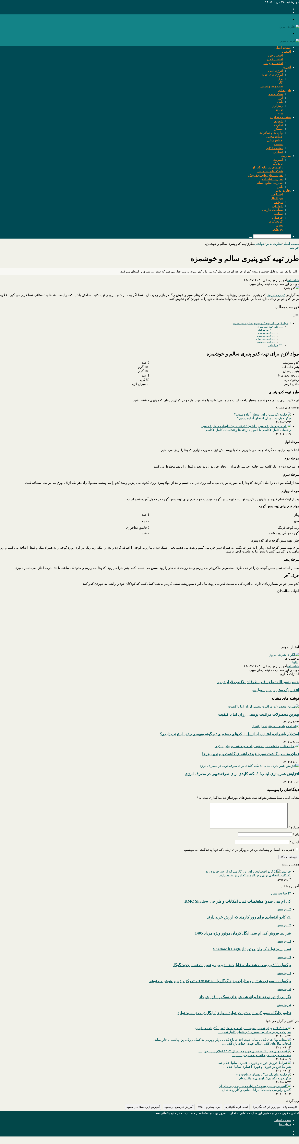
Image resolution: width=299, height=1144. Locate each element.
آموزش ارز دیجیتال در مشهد (143, 1106)
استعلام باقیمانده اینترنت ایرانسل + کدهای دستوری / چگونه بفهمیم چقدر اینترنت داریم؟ (229, 734)
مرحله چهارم (262, 339)
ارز (281, 98)
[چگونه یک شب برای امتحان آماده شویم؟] (262, 414)
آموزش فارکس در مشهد (178, 1106)
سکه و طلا (275, 94)
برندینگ (278, 163)
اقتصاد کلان (275, 59)
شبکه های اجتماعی (270, 171)
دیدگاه (293, 827)
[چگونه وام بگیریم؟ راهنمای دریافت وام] (263, 1074)
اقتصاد (286, 51)
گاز (280, 82)
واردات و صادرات (271, 132)
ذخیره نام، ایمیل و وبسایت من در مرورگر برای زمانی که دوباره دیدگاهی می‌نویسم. (239, 849)
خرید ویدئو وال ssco (209, 1106)
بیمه (280, 113)
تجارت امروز (276, 295)
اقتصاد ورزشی (273, 63)
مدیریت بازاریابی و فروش (265, 175)
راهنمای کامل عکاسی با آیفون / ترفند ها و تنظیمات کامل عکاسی (248, 430)
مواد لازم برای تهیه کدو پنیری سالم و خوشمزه (260, 323)
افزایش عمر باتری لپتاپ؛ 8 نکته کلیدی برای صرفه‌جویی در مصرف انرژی (242, 774)
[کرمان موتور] (289, 40)
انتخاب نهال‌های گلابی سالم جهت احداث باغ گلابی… (256, 1043)
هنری (279, 225)
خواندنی (277, 206)
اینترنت (278, 159)
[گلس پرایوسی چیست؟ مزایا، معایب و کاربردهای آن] (255, 1086)
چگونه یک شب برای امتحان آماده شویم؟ (264, 418)
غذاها (295, 662)
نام (296, 834)
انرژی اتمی (275, 71)
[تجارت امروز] (289, 26)
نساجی (278, 152)
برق (280, 78)
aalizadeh (293, 280)
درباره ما (285, 1124)
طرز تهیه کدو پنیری (268, 326)
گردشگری (276, 221)
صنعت (278, 144)
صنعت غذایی (274, 148)
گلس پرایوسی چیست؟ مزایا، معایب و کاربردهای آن (256, 1090)
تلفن (280, 186)
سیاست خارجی (272, 210)
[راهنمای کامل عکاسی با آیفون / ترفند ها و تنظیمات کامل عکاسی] (246, 426)
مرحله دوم (263, 333)
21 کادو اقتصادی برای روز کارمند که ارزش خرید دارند (255, 875)
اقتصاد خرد (275, 55)
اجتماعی (277, 194)
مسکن (278, 128)
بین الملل (277, 198)
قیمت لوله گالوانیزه (236, 1106)
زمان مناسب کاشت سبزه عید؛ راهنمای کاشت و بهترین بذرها (250, 754)
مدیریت (286, 155)
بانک (280, 101)
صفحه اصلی (282, 47)
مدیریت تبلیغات (272, 179)
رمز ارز (278, 105)
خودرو (278, 121)
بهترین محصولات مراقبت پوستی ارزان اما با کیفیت (258, 714)
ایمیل (294, 842)
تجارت (278, 125)
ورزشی (278, 229)
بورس (279, 109)
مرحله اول (263, 330)
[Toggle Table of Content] (296, 316)
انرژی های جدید (272, 74)
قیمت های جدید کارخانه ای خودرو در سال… (261, 1055)
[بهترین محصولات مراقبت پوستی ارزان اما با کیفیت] (263, 706)
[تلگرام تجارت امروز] (284, 654)
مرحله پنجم (262, 342)
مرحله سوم (262, 336)
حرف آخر (273, 345)
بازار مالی (284, 90)
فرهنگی (277, 217)
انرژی (287, 67)
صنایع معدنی (274, 136)
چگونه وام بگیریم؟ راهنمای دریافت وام (265, 1078)
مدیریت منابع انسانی (269, 183)
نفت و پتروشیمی (271, 86)
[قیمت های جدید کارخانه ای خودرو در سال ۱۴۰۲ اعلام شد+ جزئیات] (245, 1051)
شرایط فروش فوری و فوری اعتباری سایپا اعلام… (257, 1066)
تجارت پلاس (283, 190)
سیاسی (278, 213)
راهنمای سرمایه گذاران (267, 167)
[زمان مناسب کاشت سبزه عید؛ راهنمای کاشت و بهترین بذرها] (257, 746)
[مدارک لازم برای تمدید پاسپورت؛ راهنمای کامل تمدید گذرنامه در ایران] (243, 1028)
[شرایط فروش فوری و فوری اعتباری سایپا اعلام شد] (254, 1063)
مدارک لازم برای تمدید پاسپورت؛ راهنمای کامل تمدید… (254, 1032)
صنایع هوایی (275, 140)
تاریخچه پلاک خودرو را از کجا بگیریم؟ (275, 1106)
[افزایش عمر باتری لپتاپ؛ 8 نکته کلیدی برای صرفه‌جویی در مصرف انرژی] (249, 765)
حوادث (278, 202)
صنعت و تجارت (280, 117)
